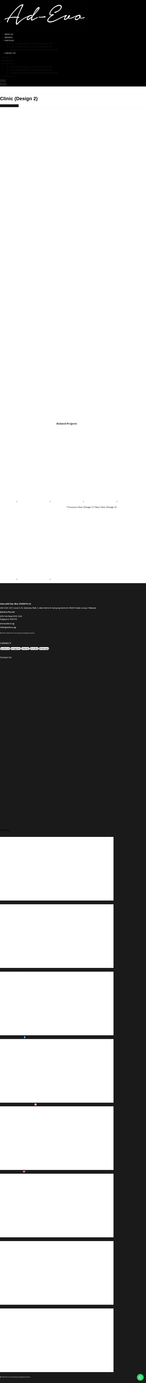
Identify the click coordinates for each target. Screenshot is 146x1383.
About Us (9, 34)
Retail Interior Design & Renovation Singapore (30, 47)
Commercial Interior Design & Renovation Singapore (33, 50)
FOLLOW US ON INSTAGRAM (14, 668)
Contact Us (10, 53)
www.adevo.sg (7, 623)
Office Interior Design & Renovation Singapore (30, 43)
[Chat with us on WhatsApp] (140, 1377)
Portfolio (9, 40)
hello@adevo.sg (8, 627)
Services (9, 37)
